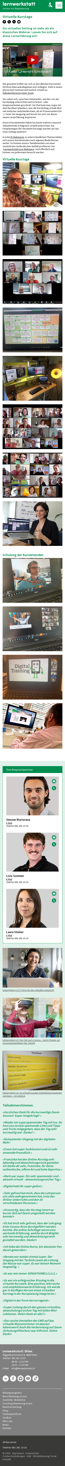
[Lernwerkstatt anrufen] (50, 5)
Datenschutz (32, 1453)
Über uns (7, 1421)
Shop (5, 1410)
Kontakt (7, 1428)
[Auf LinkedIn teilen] (14, 22)
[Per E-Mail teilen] (19, 22)
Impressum (18, 1453)
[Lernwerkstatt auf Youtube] (28, 1379)
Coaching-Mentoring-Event (17, 1403)
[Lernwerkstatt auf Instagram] (21, 1379)
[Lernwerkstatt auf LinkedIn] (6, 1379)
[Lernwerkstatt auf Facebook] (13, 1379)
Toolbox (7, 1417)
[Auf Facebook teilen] (5, 22)
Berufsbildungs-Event (15, 1396)
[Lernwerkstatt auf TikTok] (35, 1379)
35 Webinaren (17, 137)
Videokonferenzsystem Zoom (18, 93)
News (6, 1424)
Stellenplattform (12, 1414)
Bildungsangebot (12, 1392)
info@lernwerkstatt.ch (23, 1368)
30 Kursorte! (9, 1442)
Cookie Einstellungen (14, 1456)
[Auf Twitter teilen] (9, 22)
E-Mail (9, 823)
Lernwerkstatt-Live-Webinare (19, 149)
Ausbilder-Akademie (14, 1399)
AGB (29, 1456)
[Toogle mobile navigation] (58, 5)
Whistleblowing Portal (45, 1456)
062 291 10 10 (18, 1358)
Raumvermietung (12, 1407)
